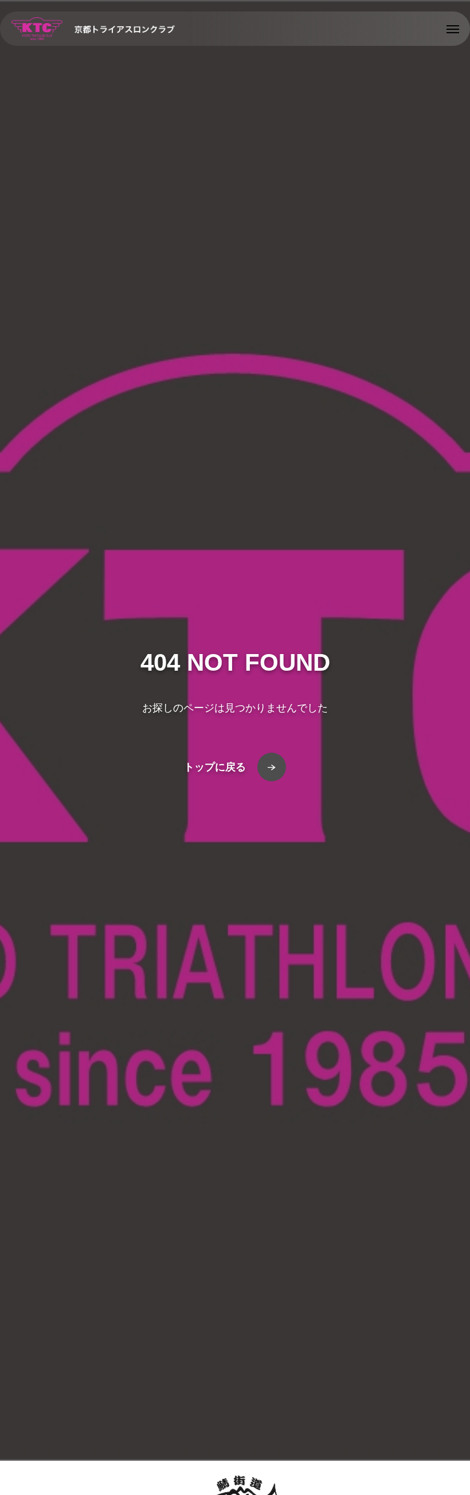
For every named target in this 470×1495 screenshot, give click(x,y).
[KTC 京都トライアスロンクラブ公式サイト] (93, 28)
